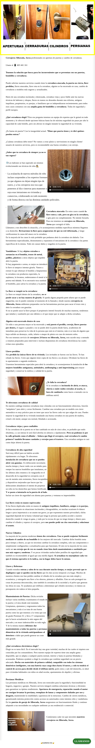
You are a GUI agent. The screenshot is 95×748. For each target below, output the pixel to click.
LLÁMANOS (81, 741)
